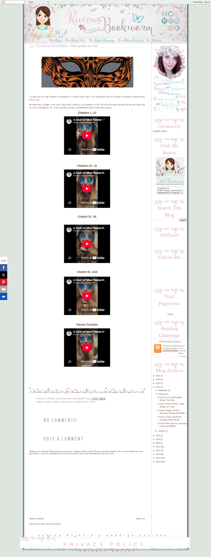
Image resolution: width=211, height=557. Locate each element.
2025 (158, 376)
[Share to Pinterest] (104, 398)
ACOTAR (69, 402)
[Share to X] (98, 398)
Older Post (140, 519)
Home (41, 519)
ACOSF (62, 402)
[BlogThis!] (95, 398)
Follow (170, 314)
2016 (158, 450)
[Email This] (93, 398)
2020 (158, 435)
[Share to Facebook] (101, 398)
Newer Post (34, 519)
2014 (158, 458)
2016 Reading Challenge (170, 341)
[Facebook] (3, 267)
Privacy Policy (108, 551)
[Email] (3, 289)
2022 (158, 383)
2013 (158, 462)
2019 (158, 439)
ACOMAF (55, 402)
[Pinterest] (3, 282)
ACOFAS (47, 402)
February (161, 394)
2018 (158, 443)
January (161, 431)
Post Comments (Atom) (51, 524)
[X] (3, 274)
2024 (158, 379)
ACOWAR (78, 402)
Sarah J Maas (89, 402)
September (162, 390)
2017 (158, 447)
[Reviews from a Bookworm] (170, 185)
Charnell (166, 345)
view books (182, 356)
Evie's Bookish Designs (124, 535)
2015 (158, 454)
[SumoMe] (3, 296)
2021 (158, 387)
